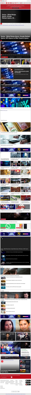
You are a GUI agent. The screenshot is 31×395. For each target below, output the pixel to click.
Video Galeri (20, 381)
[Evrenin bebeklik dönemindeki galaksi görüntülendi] (26, 345)
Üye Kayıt (1, 387)
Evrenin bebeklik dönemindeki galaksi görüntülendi (24, 350)
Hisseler (17, 382)
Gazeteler (20, 383)
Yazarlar (20, 382)
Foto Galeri (20, 380)
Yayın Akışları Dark (7, 381)
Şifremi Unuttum (2, 388)
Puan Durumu (12, 382)
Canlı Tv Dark (7, 380)
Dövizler (17, 381)
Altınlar (16, 380)
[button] (1, 23)
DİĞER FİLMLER (27, 357)
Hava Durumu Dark (2, 380)
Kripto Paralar (17, 383)
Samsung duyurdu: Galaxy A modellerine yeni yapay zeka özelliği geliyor (25, 355)
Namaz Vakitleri (12, 381)
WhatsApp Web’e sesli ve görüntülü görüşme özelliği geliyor (25, 352)
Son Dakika (6, 383)
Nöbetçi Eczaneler (7, 382)
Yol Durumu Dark (2, 381)
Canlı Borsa (11, 380)
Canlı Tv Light (2, 382)
